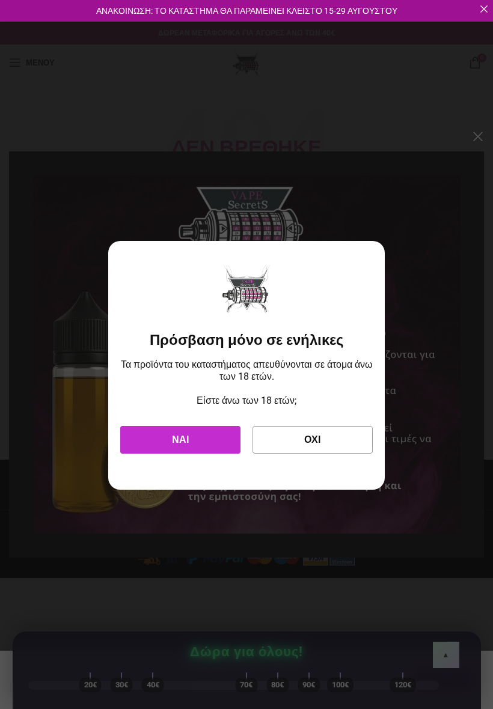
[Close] (484, 9)
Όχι (312, 439)
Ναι (180, 439)
